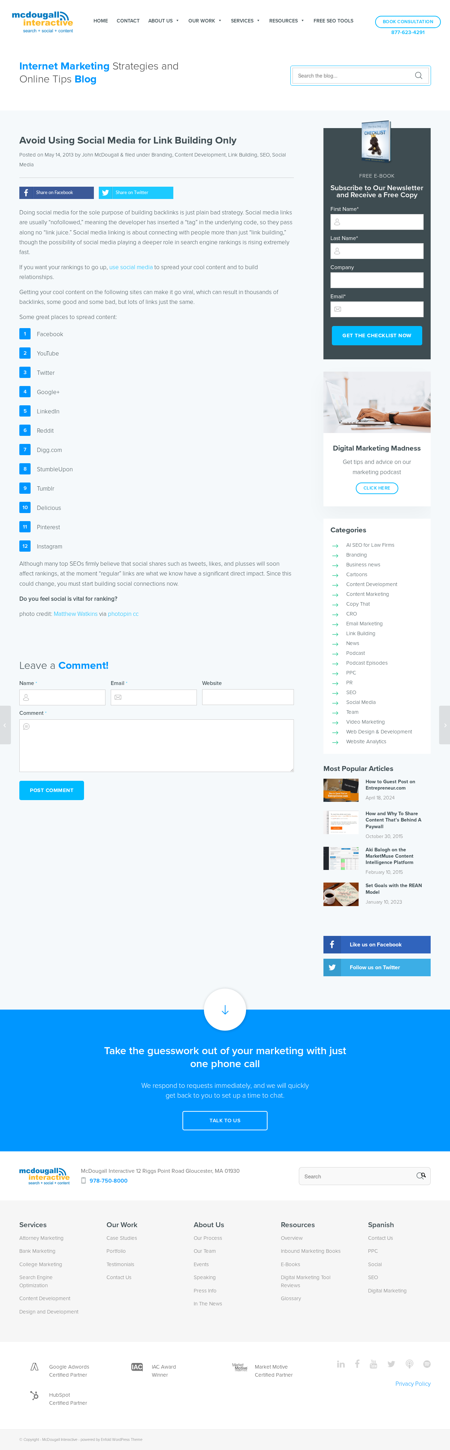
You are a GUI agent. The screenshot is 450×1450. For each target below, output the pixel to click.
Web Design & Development (379, 732)
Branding (162, 155)
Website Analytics (366, 741)
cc (136, 614)
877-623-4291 (408, 32)
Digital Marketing (387, 1291)
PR (349, 682)
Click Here (377, 488)
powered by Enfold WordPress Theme (111, 1439)
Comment (32, 713)
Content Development (200, 155)
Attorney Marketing (41, 1238)
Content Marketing (367, 594)
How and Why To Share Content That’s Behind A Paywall (394, 820)
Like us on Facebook (376, 944)
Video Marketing (365, 722)
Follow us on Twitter (375, 967)
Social (375, 1264)
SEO (265, 155)
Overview (292, 1238)
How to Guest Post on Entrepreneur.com (390, 785)
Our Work (201, 21)
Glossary (291, 1298)
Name (28, 683)
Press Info (205, 1291)
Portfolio (116, 1251)
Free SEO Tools (333, 21)
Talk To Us (225, 1120)
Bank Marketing (37, 1251)
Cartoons (356, 574)
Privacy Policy (413, 1384)
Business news (363, 564)
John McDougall (100, 155)
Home (101, 21)
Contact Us (119, 1277)
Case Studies (122, 1238)
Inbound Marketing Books (311, 1251)
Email (119, 683)
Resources (283, 21)
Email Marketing (364, 623)
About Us (160, 21)
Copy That (358, 604)
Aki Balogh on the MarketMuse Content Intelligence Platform (389, 856)
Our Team (205, 1251)
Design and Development (48, 1312)
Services (242, 21)
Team (352, 712)
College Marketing (40, 1264)
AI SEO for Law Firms (370, 545)
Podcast (355, 653)
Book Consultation (408, 22)
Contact (128, 21)
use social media (131, 267)
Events (201, 1264)
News (352, 643)
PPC (351, 673)
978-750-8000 (109, 1180)
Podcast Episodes (367, 663)
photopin (119, 614)
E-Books (290, 1264)
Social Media (361, 702)
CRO (351, 614)
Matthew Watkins (76, 614)
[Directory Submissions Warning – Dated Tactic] (5, 725)
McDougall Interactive (59, 1439)
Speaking (205, 1277)
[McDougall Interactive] (42, 21)
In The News (208, 1304)
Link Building (242, 155)
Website (212, 683)
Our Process (208, 1238)
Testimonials (120, 1264)
